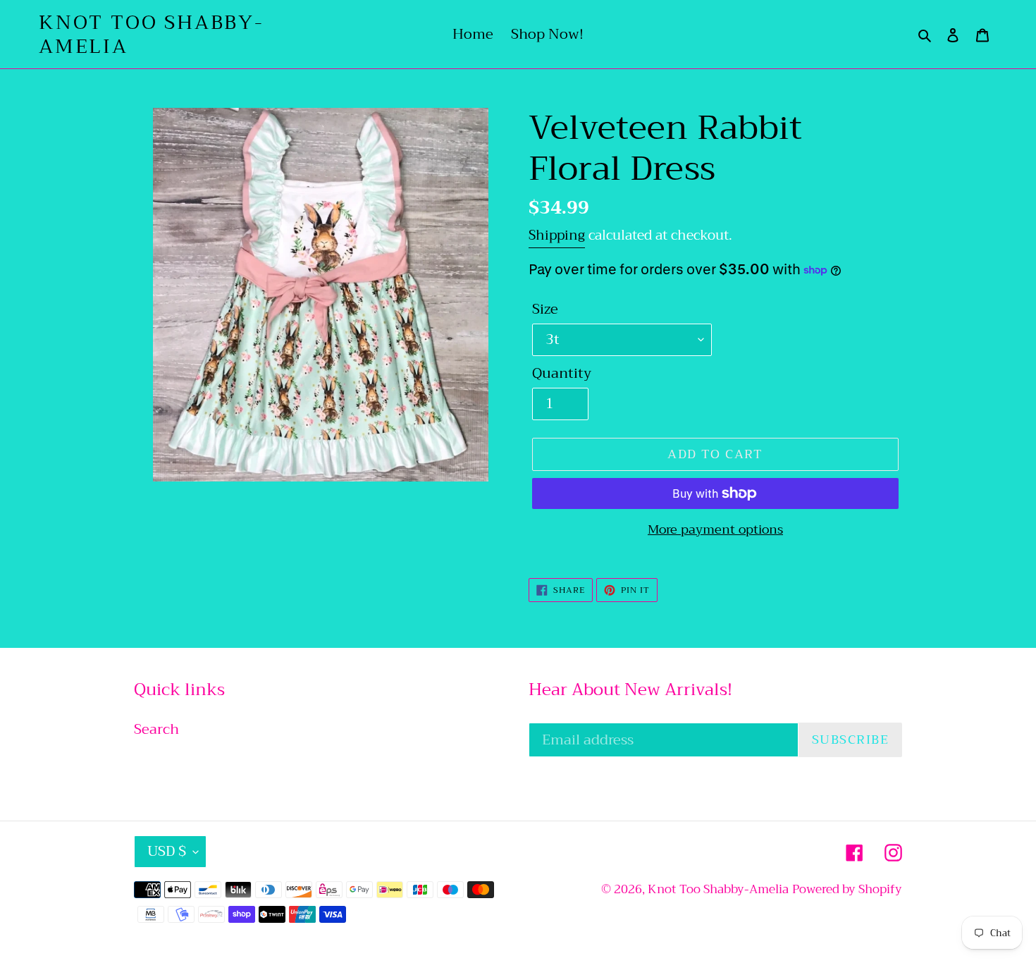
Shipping (557, 235)
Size (545, 309)
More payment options (715, 529)
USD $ (166, 851)
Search (156, 729)
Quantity (561, 373)
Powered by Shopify (847, 889)
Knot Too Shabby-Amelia (151, 34)
